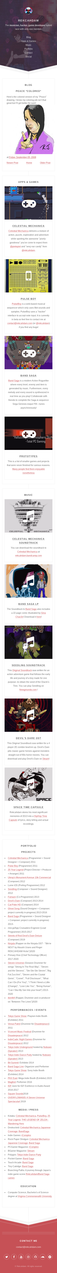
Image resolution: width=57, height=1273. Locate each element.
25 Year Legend (16, 870)
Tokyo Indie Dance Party (20, 1055)
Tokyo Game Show (17, 1016)
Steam (45, 759)
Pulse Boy (28, 299)
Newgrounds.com (28, 690)
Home (29, 163)
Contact (28, 53)
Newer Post (12, 163)
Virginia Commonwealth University (35, 1196)
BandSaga (24, 1131)
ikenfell (11, 998)
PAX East (12, 1078)
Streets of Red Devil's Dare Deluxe (25, 936)
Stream (30, 1151)
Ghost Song (14, 908)
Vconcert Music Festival (19, 1031)
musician (14, 25)
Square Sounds (15, 1094)
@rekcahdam (28, 250)
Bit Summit (13, 1063)
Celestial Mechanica (28, 226)
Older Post (45, 163)
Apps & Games (28, 41)
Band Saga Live (16, 1066)
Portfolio (28, 49)
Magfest (12, 1082)
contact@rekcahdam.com (19, 323)
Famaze (12, 897)
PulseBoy (16, 304)
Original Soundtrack (22, 670)
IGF (9, 1086)
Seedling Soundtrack (28, 665)
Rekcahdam (28, 20)
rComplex (26, 1135)
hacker (23, 25)
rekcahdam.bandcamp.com (28, 555)
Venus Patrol (14, 1024)
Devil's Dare (14, 901)
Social (28, 56)
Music (28, 45)
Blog (28, 37)
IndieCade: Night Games (20, 1039)
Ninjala (11, 943)
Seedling (12, 889)
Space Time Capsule (29, 807)
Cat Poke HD (14, 905)
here (39, 617)
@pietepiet (15, 246)
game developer (36, 25)
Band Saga (28, 375)
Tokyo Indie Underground (20, 1047)
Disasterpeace (41, 1024)
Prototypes (29, 456)
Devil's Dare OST (28, 738)
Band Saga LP (28, 604)
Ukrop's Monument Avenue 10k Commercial (29, 877)
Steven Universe (16, 963)
